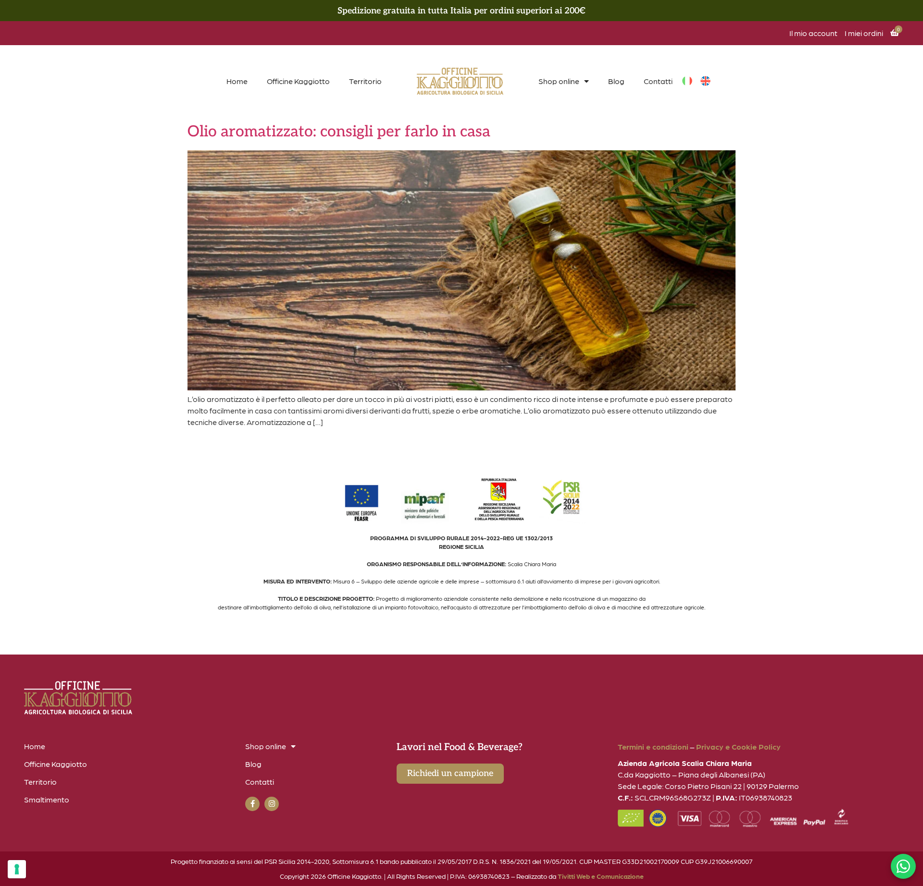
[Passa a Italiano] (687, 81)
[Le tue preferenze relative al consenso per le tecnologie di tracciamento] (17, 869)
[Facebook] (252, 804)
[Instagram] (271, 804)
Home (237, 81)
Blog (616, 81)
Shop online (558, 81)
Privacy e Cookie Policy (738, 746)
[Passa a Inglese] (705, 81)
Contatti (658, 81)
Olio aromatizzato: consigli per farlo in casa (338, 131)
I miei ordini (864, 33)
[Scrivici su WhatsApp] (903, 866)
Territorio (365, 81)
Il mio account (813, 33)
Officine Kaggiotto (298, 81)
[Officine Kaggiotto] (460, 81)
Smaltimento (46, 799)
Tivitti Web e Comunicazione (601, 876)
